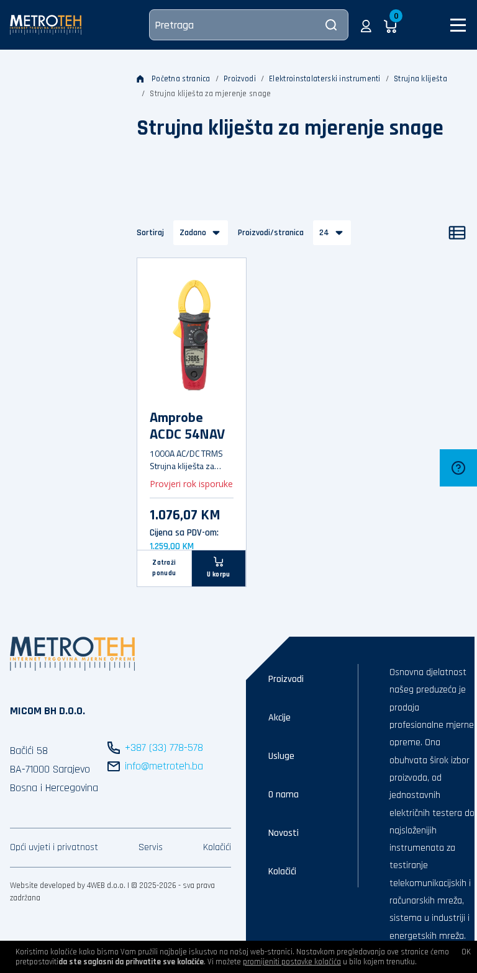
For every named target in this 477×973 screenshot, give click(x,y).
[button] (366, 25)
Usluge (281, 756)
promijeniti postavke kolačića (292, 962)
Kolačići (217, 847)
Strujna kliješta (420, 79)
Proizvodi (240, 79)
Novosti (283, 833)
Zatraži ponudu (164, 568)
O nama (283, 794)
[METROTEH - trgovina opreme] (45, 24)
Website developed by (47, 885)
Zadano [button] (192, 232)
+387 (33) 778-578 (164, 747)
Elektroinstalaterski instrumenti (325, 79)
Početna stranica (181, 79)
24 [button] (324, 232)
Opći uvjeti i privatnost (54, 847)
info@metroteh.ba (164, 766)
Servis (151, 847)
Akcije (279, 717)
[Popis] (457, 233)
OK (466, 952)
